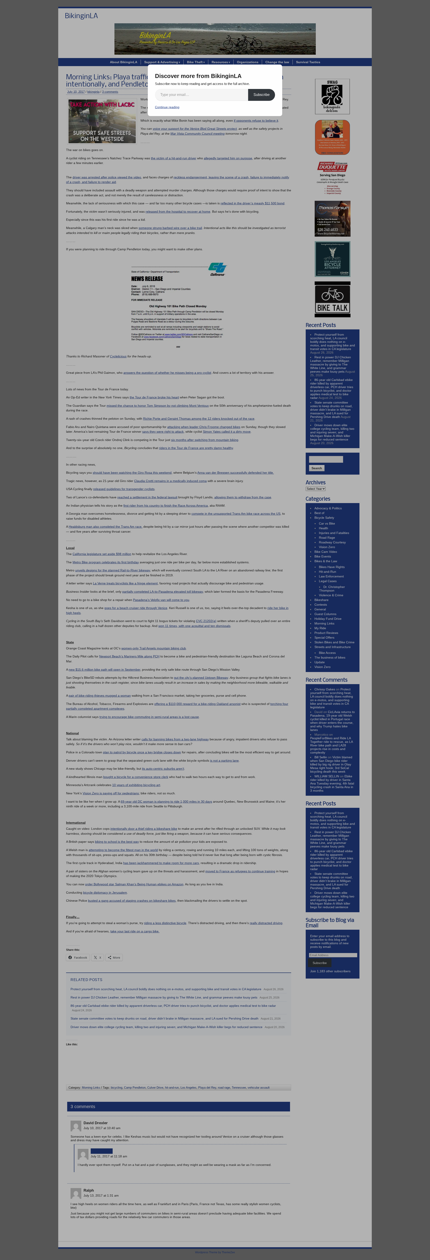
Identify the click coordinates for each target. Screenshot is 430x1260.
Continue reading (167, 107)
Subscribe (262, 95)
